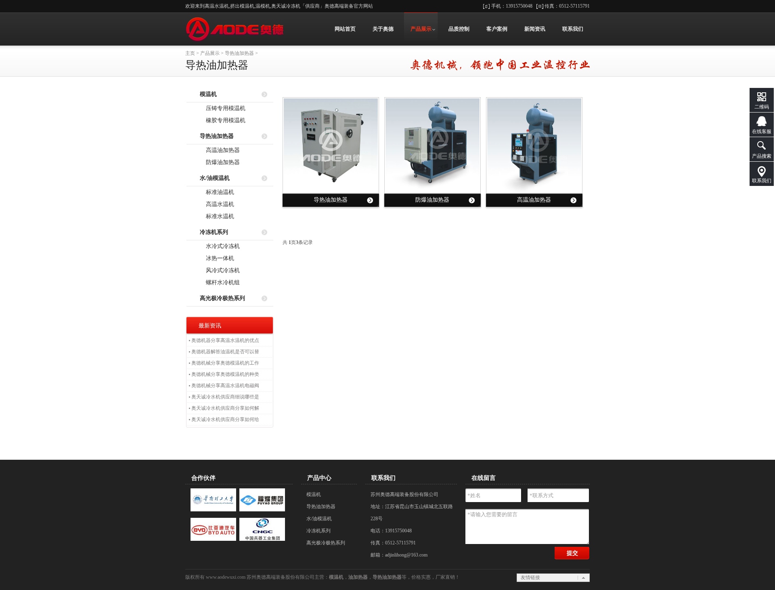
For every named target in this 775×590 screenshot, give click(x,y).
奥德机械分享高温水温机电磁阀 (225, 385)
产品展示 (421, 29)
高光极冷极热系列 (325, 543)
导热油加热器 (239, 53)
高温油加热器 (221, 150)
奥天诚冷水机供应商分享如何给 (225, 419)
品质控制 (458, 29)
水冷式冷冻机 (221, 246)
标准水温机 (218, 216)
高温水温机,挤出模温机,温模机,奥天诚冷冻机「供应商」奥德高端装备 (235, 29)
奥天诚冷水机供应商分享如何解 (225, 408)
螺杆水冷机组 (221, 282)
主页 (190, 53)
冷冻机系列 (318, 531)
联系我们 (572, 29)
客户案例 (496, 29)
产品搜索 (761, 156)
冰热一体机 (218, 258)
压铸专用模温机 (224, 108)
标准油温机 (218, 192)
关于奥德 (383, 29)
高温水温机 (218, 204)
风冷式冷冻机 (221, 270)
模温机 (313, 494)
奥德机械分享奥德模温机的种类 (225, 374)
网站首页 (345, 29)
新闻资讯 (534, 29)
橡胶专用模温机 (224, 120)
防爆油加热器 (221, 162)
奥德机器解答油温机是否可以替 (225, 351)
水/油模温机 (319, 518)
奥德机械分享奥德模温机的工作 (225, 363)
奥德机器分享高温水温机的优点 (225, 340)
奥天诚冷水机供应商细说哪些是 (225, 397)
